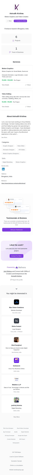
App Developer (7, 432)
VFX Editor (22, 149)
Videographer (16, 442)
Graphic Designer (8, 146)
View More (16, 417)
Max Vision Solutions (16, 307)
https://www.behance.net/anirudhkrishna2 (13, 183)
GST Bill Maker (16, 452)
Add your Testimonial (16, 229)
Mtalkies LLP (16, 384)
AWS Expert (22, 439)
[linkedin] (3, 169)
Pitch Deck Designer (8, 428)
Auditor (16, 432)
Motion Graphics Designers (11, 153)
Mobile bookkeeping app (16, 469)
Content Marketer (11, 439)
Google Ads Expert (22, 435)
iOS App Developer (9, 435)
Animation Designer (8, 149)
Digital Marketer (25, 432)
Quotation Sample (16, 461)
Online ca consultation (16, 465)
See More (4, 137)
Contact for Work (21, 21)
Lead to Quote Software (16, 456)
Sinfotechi (16, 366)
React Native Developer (23, 428)
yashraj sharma (16, 405)
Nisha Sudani (16, 326)
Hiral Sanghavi (16, 345)
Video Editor (20, 146)
